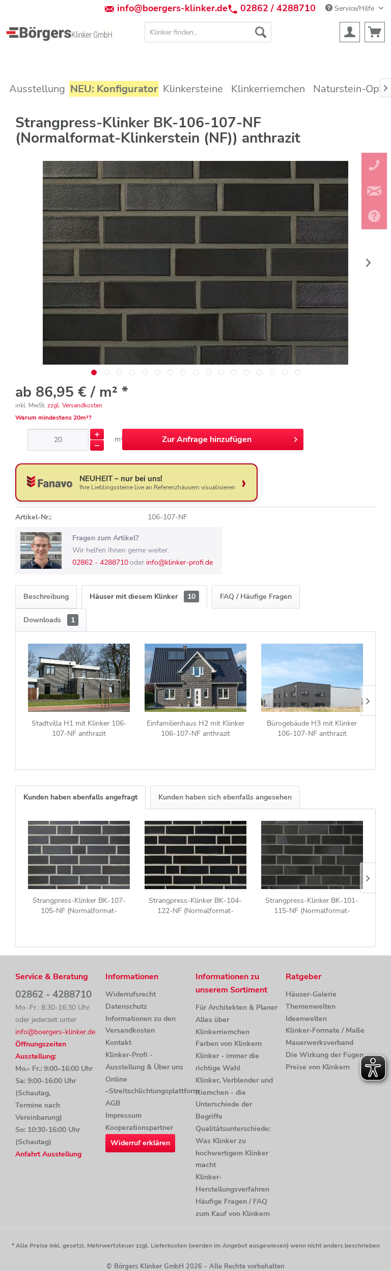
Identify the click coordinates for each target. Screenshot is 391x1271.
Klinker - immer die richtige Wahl (227, 1062)
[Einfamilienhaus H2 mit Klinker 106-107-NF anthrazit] (196, 677)
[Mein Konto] (350, 32)
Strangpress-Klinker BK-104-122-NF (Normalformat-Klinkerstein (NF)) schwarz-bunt (195, 906)
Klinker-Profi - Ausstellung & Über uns (144, 1061)
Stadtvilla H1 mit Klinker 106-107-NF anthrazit (79, 728)
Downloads (49, 620)
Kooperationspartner (139, 1127)
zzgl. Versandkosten (74, 405)
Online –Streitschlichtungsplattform (147, 1085)
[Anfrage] (375, 32)
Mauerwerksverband (319, 1042)
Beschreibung (46, 596)
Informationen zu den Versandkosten (140, 1025)
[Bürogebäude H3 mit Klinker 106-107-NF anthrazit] (312, 677)
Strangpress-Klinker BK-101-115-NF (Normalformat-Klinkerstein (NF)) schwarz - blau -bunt (312, 906)
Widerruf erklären (140, 1143)
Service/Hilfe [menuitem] (354, 8)
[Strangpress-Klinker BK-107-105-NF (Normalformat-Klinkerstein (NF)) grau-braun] (79, 855)
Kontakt (118, 1042)
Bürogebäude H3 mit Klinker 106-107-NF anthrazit (312, 728)
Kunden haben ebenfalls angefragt (80, 797)
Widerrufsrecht (130, 994)
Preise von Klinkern (318, 1067)
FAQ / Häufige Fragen (256, 596)
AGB (113, 1103)
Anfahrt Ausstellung (48, 1154)
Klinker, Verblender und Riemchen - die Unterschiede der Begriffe (234, 1098)
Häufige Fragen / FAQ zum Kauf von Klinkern (233, 1208)
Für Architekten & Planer (236, 1007)
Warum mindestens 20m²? (53, 417)
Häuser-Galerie (311, 994)
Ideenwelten (306, 1019)
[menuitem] (208, 32)
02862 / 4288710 (278, 8)
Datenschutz (126, 1006)
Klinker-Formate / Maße (325, 1030)
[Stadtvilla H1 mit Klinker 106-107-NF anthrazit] (79, 677)
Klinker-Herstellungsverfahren (232, 1183)
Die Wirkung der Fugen (325, 1055)
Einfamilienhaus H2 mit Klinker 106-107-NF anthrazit (195, 728)
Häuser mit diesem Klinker (143, 596)
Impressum (123, 1115)
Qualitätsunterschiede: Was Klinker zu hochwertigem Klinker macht (233, 1147)
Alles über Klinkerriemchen (222, 1026)
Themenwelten (311, 1006)
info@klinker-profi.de (179, 562)
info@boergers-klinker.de (172, 8)
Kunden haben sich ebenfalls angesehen (225, 797)
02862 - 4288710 (100, 562)
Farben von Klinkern (229, 1043)
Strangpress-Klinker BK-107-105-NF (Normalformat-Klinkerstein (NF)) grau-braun (79, 906)
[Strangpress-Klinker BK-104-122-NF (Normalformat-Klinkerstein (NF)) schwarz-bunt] (196, 855)
